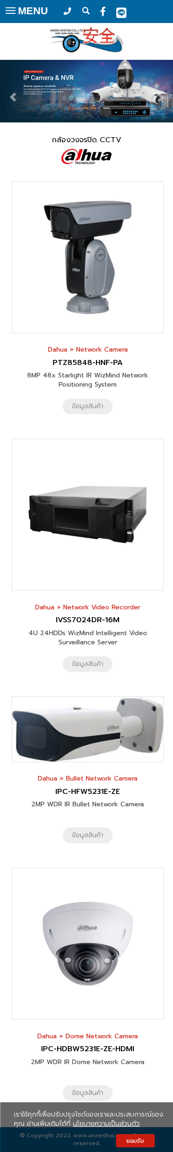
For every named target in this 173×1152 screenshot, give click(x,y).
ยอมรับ (135, 1140)
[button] (13, 92)
